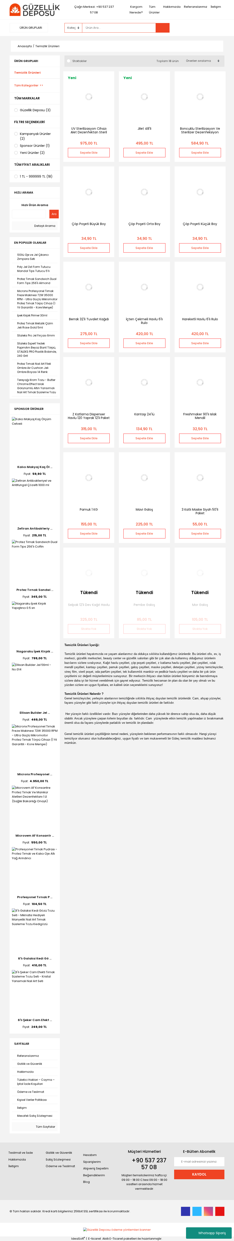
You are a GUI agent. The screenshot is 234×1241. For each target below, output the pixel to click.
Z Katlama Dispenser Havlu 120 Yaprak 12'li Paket (89, 416)
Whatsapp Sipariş (212, 1233)
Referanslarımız (195, 7)
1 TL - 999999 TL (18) (36, 176)
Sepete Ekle (89, 152)
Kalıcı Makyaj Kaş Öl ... (34, 467)
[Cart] (217, 28)
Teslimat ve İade (20, 1153)
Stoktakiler (79, 61)
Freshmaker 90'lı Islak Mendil (200, 416)
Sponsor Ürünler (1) (35, 145)
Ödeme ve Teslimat (60, 1166)
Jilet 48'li (144, 128)
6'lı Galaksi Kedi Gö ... (34, 958)
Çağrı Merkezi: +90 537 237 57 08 (94, 10)
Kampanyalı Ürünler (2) (35, 136)
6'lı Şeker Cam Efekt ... (35, 1020)
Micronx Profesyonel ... (34, 774)
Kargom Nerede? (136, 10)
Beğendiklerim (94, 1175)
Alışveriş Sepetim (96, 1168)
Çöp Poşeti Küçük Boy (200, 224)
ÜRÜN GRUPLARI (30, 28)
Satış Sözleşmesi (58, 1159)
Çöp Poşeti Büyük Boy (89, 224)
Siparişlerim (92, 1162)
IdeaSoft (78, 1238)
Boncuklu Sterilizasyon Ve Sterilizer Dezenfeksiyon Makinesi (200, 132)
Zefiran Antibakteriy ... (34, 528)
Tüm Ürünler (154, 10)
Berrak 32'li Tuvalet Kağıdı (89, 319)
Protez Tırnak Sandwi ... (34, 590)
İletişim (216, 7)
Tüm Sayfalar (45, 1127)
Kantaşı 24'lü (144, 414)
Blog (86, 1182)
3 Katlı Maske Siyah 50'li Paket (200, 511)
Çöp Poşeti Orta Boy (144, 224)
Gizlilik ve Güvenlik (59, 1153)
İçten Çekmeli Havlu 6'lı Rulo (144, 321)
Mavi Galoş (144, 509)
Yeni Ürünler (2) (32, 152)
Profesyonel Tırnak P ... (34, 897)
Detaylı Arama (44, 226)
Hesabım (90, 1155)
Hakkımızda (172, 7)
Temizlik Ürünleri (47, 46)
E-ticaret (94, 1238)
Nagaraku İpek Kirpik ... (34, 651)
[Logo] (35, 9)
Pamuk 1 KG (89, 509)
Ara (54, 214)
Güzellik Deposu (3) (35, 110)
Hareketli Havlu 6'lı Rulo (200, 319)
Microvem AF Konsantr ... (35, 835)
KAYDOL (199, 1174)
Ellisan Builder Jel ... (35, 713)
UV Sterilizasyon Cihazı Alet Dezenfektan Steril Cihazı (89, 132)
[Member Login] (190, 27)
